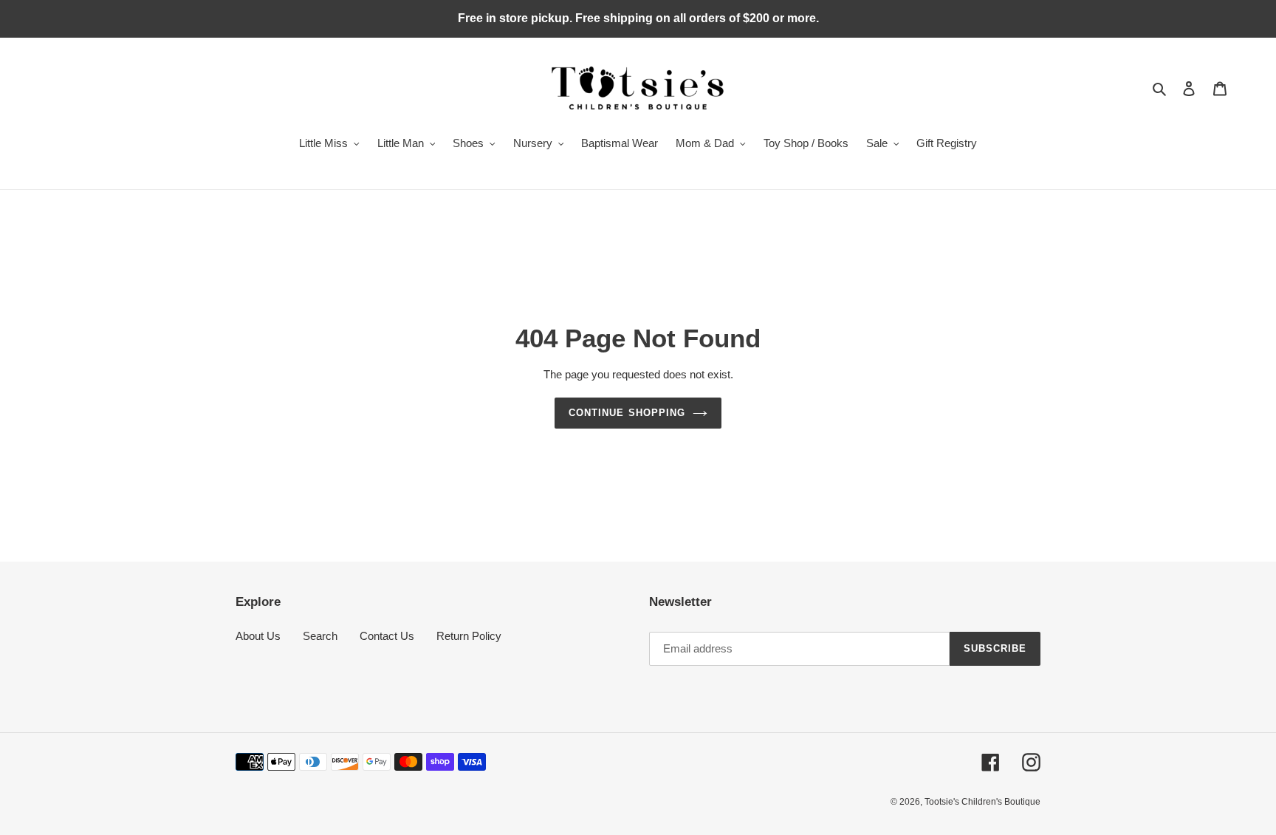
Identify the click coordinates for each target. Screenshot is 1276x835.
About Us (258, 636)
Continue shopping (627, 412)
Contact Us (387, 636)
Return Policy (468, 636)
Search (320, 636)
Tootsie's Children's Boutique (982, 802)
